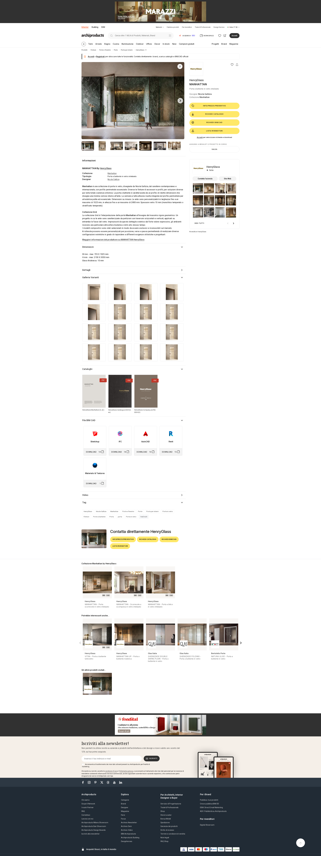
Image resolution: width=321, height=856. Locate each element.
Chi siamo (86, 800)
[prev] (228, 223)
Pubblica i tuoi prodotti (209, 800)
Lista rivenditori (214, 131)
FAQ (83, 811)
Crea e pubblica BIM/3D (209, 804)
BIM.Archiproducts (128, 834)
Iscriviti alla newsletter (91, 834)
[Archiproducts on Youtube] (114, 782)
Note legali (164, 838)
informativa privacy (126, 771)
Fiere (123, 815)
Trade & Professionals (203, 27)
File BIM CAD (88, 420)
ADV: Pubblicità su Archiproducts (213, 811)
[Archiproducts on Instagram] (89, 782)
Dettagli (86, 270)
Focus (123, 819)
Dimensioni (88, 247)
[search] (111, 35)
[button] (160, 27)
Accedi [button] (234, 36)
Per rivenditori (187, 27)
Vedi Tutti (199, 223)
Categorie (125, 800)
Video (85, 495)
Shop (162, 811)
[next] (233, 223)
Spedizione (165, 823)
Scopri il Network (88, 804)
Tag (84, 502)
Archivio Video (127, 830)
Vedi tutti (143, 517)
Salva (214, 149)
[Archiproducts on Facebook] (84, 782)
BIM (103, 27)
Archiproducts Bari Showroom (94, 826)
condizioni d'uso (111, 771)
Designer (124, 807)
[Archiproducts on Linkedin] (121, 782)
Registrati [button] (100, 56)
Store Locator (166, 815)
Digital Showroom (207, 825)
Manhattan (204, 97)
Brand (123, 804)
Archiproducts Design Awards (94, 830)
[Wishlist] (219, 35)
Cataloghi (87, 369)
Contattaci (86, 815)
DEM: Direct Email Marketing (211, 807)
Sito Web (227, 179)
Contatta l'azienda (205, 179)
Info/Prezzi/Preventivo (214, 106)
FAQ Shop (164, 841)
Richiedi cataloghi (214, 114)
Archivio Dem (126, 826)
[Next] (180, 100)
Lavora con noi (87, 819)
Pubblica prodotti (173, 27)
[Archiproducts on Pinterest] (96, 782)
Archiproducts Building (130, 838)
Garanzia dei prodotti (169, 826)
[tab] (163, 27)
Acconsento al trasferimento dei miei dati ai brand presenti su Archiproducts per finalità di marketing (116, 765)
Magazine (125, 811)
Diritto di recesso (167, 830)
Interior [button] (85, 27)
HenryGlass (196, 80)
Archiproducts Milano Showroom (95, 823)
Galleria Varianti (90, 277)
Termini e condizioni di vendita (172, 834)
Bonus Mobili (165, 819)
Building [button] (95, 27)
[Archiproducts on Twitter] (102, 782)
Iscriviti (153, 758)
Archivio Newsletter (129, 823)
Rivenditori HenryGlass (197, 232)
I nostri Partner (88, 807)
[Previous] (85, 100)
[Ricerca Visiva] (170, 35)
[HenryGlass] (196, 69)
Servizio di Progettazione (170, 804)
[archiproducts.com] (93, 35)
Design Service (219, 27)
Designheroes (126, 841)
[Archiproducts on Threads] (108, 782)
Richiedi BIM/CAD (214, 122)
